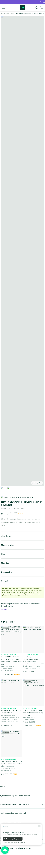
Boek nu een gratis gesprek (12, 838)
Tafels (12, 13)
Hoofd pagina (5, 13)
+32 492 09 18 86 (19, 842)
